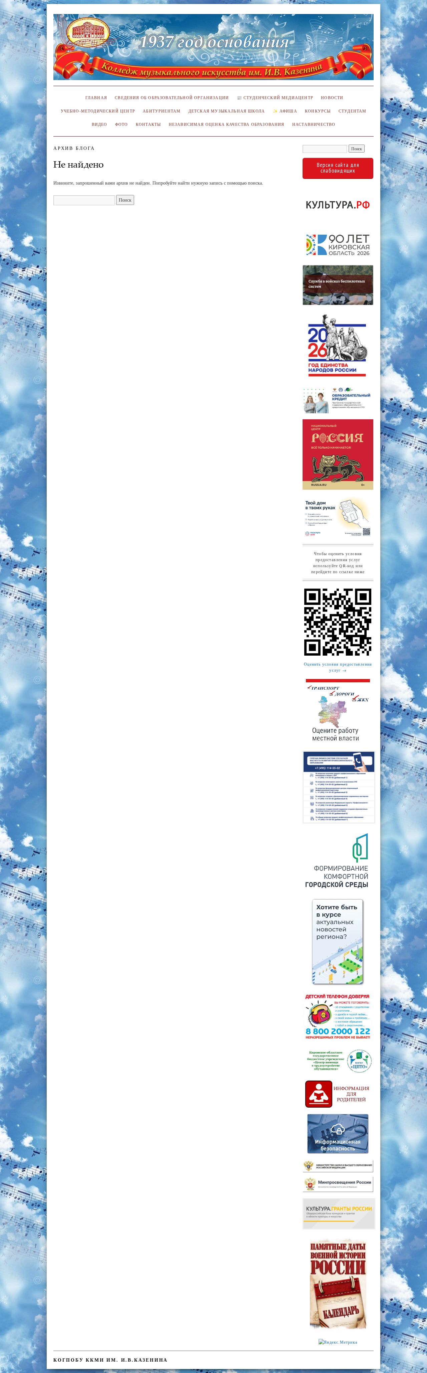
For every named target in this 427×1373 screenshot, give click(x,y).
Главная (95, 97)
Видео (99, 124)
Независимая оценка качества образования (227, 124)
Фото (121, 124)
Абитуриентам (161, 110)
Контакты (148, 124)
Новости (332, 97)
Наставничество (313, 124)
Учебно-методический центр (98, 110)
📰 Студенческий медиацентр (275, 97)
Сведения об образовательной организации (172, 97)
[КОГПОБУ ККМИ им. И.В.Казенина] (213, 50)
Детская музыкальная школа (226, 110)
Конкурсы (318, 110)
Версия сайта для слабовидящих (338, 167)
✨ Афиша (285, 110)
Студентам (353, 110)
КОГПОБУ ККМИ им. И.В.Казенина (110, 1359)
